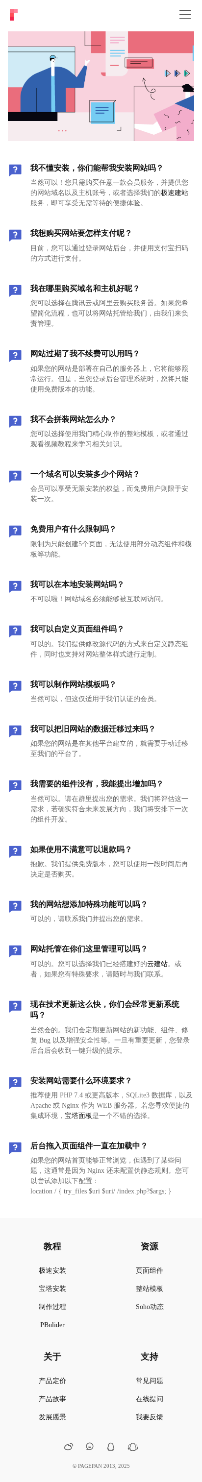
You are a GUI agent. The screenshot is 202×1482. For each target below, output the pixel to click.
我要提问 (101, 99)
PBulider (52, 1325)
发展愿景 (52, 1417)
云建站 (157, 964)
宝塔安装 (52, 1288)
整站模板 (149, 1288)
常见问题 (149, 1381)
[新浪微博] (69, 1448)
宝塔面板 (78, 1115)
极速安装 (52, 1270)
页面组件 (149, 1270)
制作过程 (52, 1307)
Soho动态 (150, 1307)
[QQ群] (132, 1449)
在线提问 (149, 1399)
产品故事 (52, 1399)
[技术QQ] (111, 1448)
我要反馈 (149, 1417)
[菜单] (185, 15)
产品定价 (52, 1381)
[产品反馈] (89, 1447)
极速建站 (174, 192)
